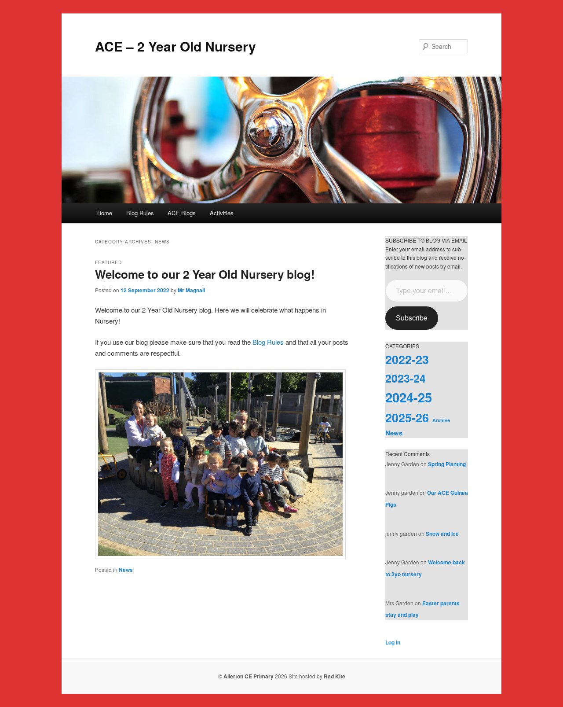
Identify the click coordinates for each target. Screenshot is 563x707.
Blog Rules (140, 213)
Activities (222, 213)
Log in (392, 642)
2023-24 (405, 378)
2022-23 (407, 359)
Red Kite (334, 676)
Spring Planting (447, 464)
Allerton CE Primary (248, 676)
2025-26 (407, 417)
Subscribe (412, 318)
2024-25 (408, 397)
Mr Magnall (191, 290)
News (126, 570)
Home (104, 213)
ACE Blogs (182, 213)
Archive (441, 420)
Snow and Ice (442, 534)
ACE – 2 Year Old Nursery (175, 46)
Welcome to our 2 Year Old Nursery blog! (205, 274)
